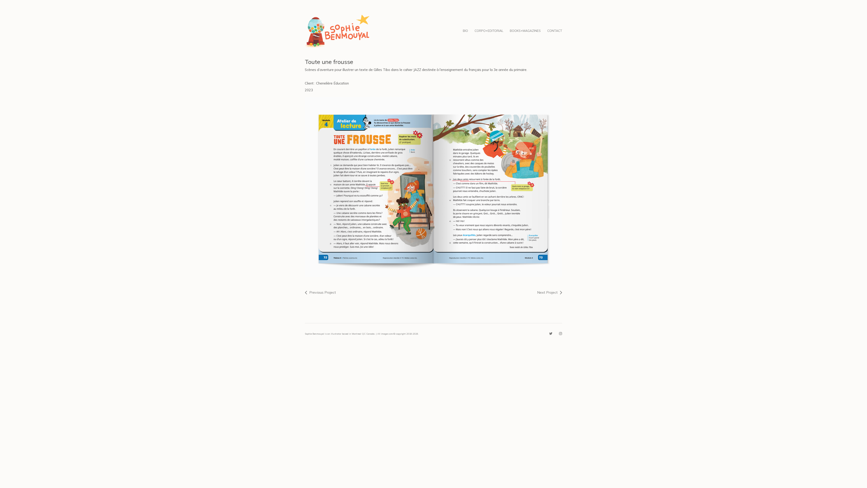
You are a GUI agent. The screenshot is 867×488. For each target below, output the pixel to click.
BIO (465, 31)
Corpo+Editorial (489, 31)
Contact (554, 31)
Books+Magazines (525, 31)
